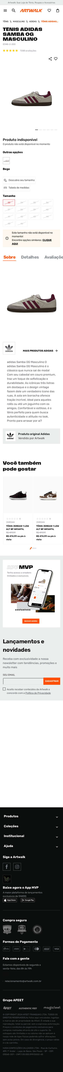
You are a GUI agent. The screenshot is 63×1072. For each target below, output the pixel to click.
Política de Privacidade (38, 693)
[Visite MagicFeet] (52, 1009)
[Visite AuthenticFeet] (28, 1008)
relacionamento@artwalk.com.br (23, 981)
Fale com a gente (16, 958)
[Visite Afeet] (7, 1009)
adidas (33, 21)
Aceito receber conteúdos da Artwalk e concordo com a (29, 691)
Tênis (5, 21)
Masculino (19, 21)
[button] (13, 10)
